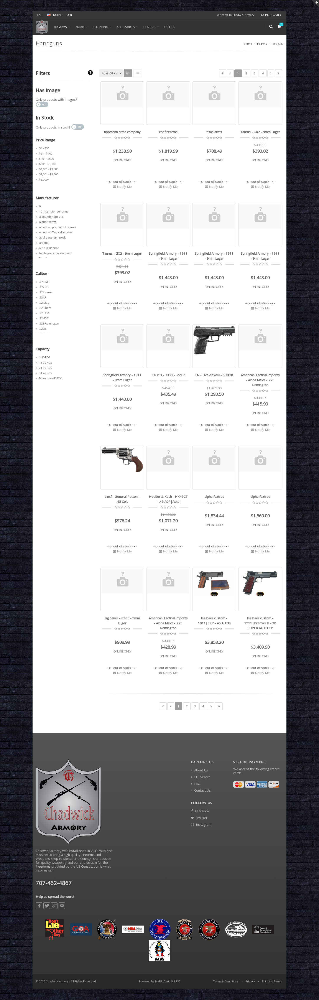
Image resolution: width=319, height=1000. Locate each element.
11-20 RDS (45, 362)
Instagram (203, 824)
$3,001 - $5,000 (48, 174)
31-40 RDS (45, 373)
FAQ (40, 15)
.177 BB (43, 287)
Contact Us (202, 790)
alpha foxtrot (47, 222)
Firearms (60, 27)
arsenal (44, 243)
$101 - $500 (46, 159)
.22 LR (42, 297)
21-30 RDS (45, 368)
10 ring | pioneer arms (53, 211)
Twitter (201, 818)
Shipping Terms (272, 981)
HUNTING (149, 27)
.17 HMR (44, 282)
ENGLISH (57, 15)
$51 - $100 (45, 153)
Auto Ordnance (49, 248)
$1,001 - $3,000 (48, 169)
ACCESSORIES (126, 27)
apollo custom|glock (52, 237)
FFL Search (201, 777)
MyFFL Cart (162, 981)
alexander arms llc (51, 217)
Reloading (100, 27)
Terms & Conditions (226, 981)
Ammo (80, 27)
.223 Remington (49, 323)
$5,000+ (44, 179)
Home (248, 44)
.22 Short (45, 308)
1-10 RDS (45, 357)
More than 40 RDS (50, 378)
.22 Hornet (46, 292)
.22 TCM (44, 313)
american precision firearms (57, 227)
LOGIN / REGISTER (270, 15)
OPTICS (169, 27)
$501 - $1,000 (47, 164)
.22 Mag (44, 303)
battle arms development (55, 253)
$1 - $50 (44, 148)
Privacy (250, 981)
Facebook (201, 811)
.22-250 (43, 318)
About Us (200, 770)
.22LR (42, 329)
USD (69, 15)
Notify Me (124, 186)
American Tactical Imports (55, 232)
